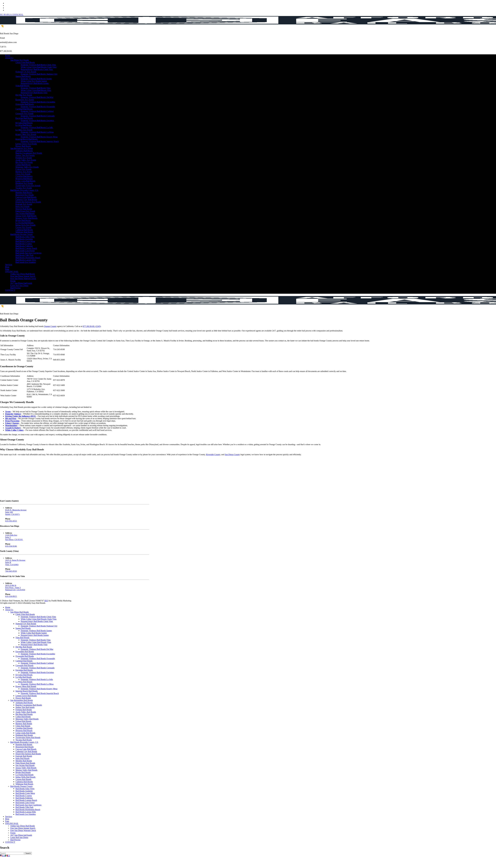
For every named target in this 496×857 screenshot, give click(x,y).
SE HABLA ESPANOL (12, 14)
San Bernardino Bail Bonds (21, 148)
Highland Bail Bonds (24, 183)
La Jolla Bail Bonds (24, 125)
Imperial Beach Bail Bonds (27, 139)
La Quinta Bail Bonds (24, 223)
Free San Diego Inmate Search (22, 276)
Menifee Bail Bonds (24, 209)
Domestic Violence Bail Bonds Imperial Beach (40, 141)
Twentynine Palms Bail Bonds (28, 185)
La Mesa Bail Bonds (24, 130)
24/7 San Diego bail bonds (21, 283)
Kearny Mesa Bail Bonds (26, 134)
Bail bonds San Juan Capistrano (28, 253)
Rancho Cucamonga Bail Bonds (29, 153)
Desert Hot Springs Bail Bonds (28, 202)
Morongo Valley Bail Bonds (27, 167)
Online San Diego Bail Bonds (22, 274)
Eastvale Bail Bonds (24, 204)
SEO (46, 601)
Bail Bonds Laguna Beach (26, 248)
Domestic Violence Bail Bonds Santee (36, 79)
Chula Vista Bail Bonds (25, 62)
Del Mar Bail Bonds (24, 95)
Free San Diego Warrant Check (23, 278)
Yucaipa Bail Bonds (24, 188)
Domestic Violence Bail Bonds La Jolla (37, 127)
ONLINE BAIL (11, 271)
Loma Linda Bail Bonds (25, 181)
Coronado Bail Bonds (24, 113)
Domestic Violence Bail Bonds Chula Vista (38, 65)
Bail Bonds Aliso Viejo (25, 237)
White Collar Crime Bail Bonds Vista (36, 90)
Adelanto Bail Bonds (24, 151)
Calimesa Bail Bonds (24, 230)
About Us (9, 58)
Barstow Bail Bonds (24, 172)
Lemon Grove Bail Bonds (26, 144)
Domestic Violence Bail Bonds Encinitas (37, 120)
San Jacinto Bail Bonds (25, 213)
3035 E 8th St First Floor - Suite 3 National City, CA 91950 (15, 587)
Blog (7, 267)
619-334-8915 (11, 596)
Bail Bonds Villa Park (24, 255)
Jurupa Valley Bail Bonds (26, 216)
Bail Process (15, 288)
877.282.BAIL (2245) (92, 326)
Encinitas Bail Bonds (24, 118)
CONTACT (10, 290)
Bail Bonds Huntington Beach (28, 258)
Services (8, 265)
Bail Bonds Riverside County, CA (24, 190)
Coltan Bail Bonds (23, 165)
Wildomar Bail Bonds (24, 232)
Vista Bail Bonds (22, 86)
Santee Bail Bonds (23, 76)
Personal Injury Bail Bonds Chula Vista (37, 69)
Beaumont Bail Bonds (25, 195)
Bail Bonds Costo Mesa (25, 241)
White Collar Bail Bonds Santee (34, 81)
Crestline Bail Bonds (24, 176)
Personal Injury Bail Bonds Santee (35, 83)
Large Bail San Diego (19, 285)
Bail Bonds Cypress (24, 244)
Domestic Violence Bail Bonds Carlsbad (37, 111)
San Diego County (232, 454)
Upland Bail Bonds (23, 169)
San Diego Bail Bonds (19, 60)
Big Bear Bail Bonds (24, 162)
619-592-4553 (11, 521)
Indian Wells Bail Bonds (25, 225)
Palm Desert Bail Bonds (25, 211)
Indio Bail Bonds (22, 206)
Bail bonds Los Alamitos (26, 262)
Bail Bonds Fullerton (24, 246)
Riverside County (213, 454)
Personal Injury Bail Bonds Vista (34, 93)
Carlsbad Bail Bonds (24, 109)
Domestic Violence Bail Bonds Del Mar (37, 97)
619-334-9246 (11, 546)
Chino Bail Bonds (23, 174)
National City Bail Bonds (26, 72)
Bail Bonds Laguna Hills (26, 260)
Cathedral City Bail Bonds (26, 199)
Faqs (7, 269)
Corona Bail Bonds (23, 227)
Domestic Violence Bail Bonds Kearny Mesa (39, 137)
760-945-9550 (11, 571)
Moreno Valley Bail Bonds (26, 218)
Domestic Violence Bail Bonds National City (39, 74)
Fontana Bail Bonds (24, 158)
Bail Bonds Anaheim (24, 239)
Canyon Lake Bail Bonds (26, 197)
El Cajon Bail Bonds (24, 123)
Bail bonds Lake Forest (25, 251)
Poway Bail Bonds (23, 146)
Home (7, 55)
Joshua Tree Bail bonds (25, 155)
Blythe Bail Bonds (23, 220)
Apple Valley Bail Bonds (26, 160)
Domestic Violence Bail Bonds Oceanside (38, 106)
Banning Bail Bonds (24, 192)
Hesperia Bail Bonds (24, 179)
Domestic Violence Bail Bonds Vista (36, 88)
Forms (13, 281)
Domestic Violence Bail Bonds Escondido (38, 102)
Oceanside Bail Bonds (25, 104)
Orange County (50, 326)
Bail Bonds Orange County (21, 234)
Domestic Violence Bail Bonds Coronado (38, 116)
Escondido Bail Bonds (25, 100)
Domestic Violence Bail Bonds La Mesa (37, 132)
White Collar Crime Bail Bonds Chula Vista (38, 67)
